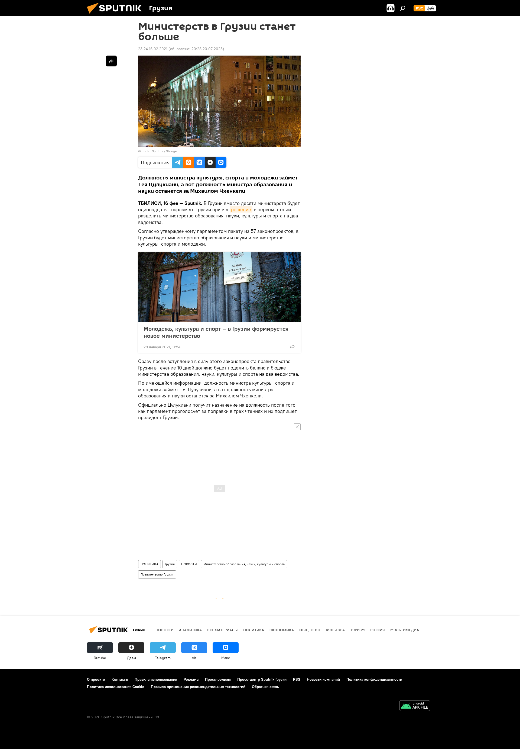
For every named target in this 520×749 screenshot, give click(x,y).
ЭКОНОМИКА (281, 629)
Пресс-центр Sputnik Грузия (262, 679)
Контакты (120, 679)
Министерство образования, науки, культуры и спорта (244, 564)
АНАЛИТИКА (190, 629)
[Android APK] (414, 706)
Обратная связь (265, 686)
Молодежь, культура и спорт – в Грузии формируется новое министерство (216, 332)
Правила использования (156, 679)
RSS (296, 679)
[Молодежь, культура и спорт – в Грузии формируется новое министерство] (219, 287)
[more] (292, 346)
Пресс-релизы (218, 679)
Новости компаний (323, 679)
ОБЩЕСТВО (309, 629)
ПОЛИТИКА (149, 564)
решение (241, 209)
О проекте (96, 679)
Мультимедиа (404, 629)
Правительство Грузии (157, 574)
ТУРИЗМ (357, 629)
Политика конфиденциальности (374, 679)
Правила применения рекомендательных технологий (198, 686)
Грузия (170, 564)
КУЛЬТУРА (335, 629)
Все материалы (222, 629)
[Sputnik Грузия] (116, 14)
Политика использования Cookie (115, 686)
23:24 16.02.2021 (152, 48)
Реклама (191, 679)
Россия (377, 629)
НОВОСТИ (189, 564)
